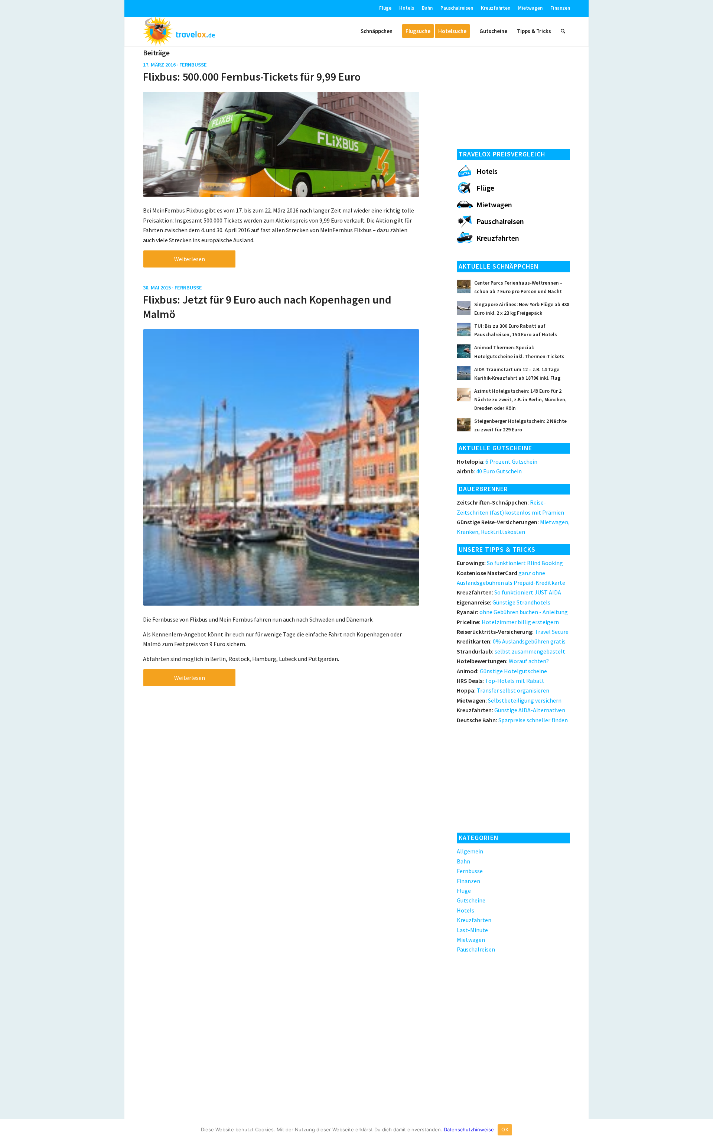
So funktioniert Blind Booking (510, 563)
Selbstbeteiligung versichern (509, 700)
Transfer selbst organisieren (503, 690)
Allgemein (470, 851)
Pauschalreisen (456, 8)
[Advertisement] (513, 95)
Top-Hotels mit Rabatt (500, 680)
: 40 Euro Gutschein (489, 471)
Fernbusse (193, 64)
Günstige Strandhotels (503, 602)
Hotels (406, 8)
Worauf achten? (503, 661)
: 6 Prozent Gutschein (497, 461)
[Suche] (563, 31)
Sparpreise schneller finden (512, 720)
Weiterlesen (189, 259)
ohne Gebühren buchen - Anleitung (512, 612)
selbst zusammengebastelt (511, 651)
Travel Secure (513, 631)
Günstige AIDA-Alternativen (511, 710)
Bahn (427, 8)
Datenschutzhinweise (469, 1129)
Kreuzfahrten (495, 8)
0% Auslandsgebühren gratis (511, 641)
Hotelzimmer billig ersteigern (508, 622)
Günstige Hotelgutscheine (502, 671)
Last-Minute (472, 930)
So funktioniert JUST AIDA (509, 592)
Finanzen (560, 8)
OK (504, 1129)
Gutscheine (471, 900)
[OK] (703, 1130)
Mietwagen (530, 8)
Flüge (385, 8)
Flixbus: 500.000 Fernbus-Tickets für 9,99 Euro (252, 76)
